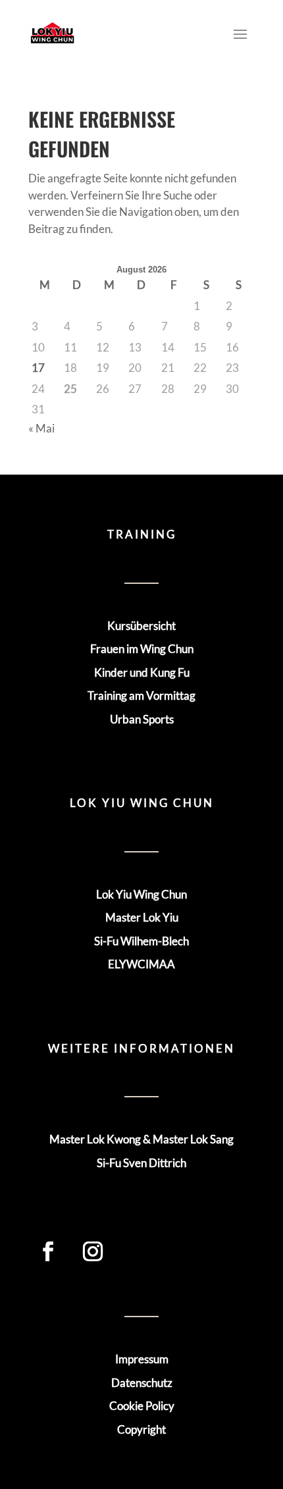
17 (38, 368)
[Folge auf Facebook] (48, 1251)
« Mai (41, 428)
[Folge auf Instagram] (93, 1251)
